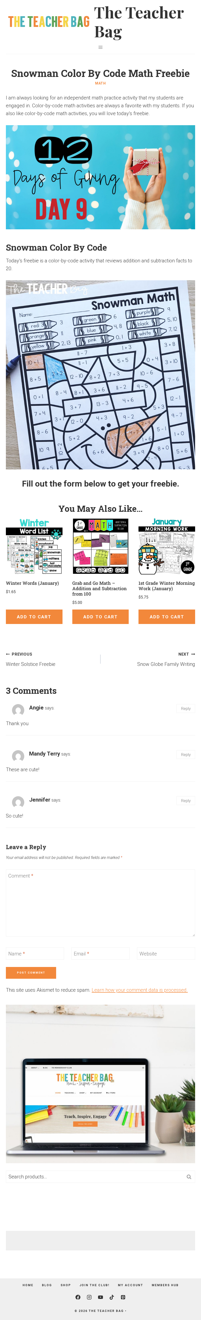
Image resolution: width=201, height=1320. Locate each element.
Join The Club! (94, 1285)
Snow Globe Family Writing (166, 659)
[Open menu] (100, 47)
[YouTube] (100, 1297)
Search (190, 1176)
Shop (66, 1285)
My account (130, 1285)
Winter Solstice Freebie (30, 659)
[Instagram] (89, 1297)
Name (16, 954)
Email (81, 954)
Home (28, 1285)
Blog (47, 1285)
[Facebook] (78, 1297)
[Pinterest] (123, 1297)
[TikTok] (112, 1297)
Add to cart (34, 616)
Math (100, 83)
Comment (20, 876)
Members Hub (165, 1285)
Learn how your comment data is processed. (140, 990)
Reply (186, 708)
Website (148, 954)
